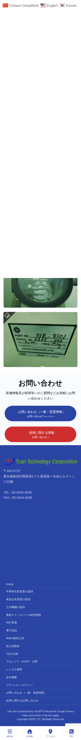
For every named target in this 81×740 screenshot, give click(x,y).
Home (10, 584)
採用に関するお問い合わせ (22, 700)
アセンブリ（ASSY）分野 (22, 661)
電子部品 (11, 630)
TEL (71, 736)
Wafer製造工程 (15, 638)
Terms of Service (43, 715)
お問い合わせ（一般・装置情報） (26, 693)
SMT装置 (11, 622)
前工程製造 (13, 646)
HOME (29, 736)
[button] (40, 413)
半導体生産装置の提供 (19, 591)
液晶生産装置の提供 (18, 599)
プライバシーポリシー (19, 685)
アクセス (50, 736)
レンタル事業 (14, 669)
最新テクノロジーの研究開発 (23, 615)
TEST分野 (12, 654)
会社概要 (11, 677)
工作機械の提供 (15, 607)
